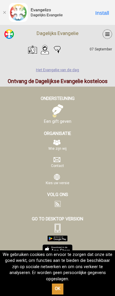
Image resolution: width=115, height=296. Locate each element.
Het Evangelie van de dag (32, 49)
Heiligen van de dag (45, 49)
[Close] (4, 12)
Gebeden (57, 49)
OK (57, 288)
